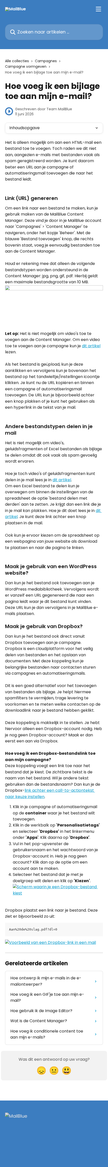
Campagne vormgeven (25, 66)
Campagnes (46, 60)
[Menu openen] (98, 9)
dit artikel (91, 346)
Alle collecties (17, 60)
